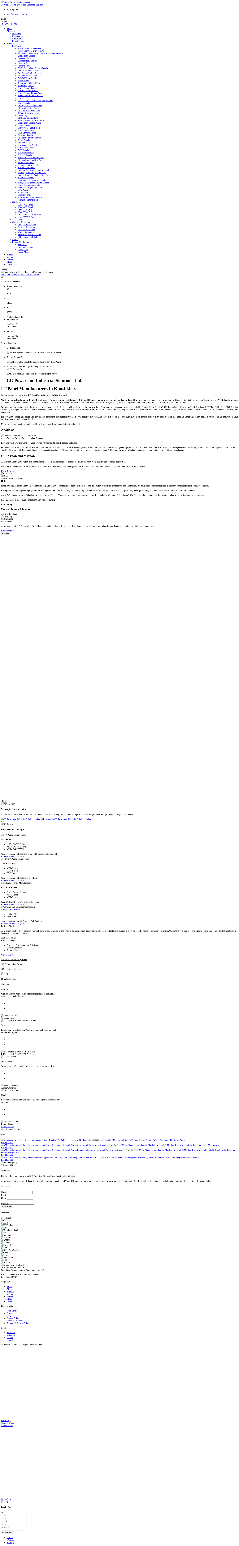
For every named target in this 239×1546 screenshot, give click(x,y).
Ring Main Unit (25, 210)
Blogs (9, 262)
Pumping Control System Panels (32, 172)
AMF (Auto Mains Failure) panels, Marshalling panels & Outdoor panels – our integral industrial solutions (153, 1157)
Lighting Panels (24, 63)
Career (9, 1301)
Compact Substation (21, 222)
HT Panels (16, 202)
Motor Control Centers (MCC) (31, 51)
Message (5, 1204)
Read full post (7, 1142)
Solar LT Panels (25, 155)
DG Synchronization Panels (30, 105)
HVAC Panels (24, 125)
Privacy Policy (13, 1318)
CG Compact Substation (28, 237)
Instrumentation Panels (27, 145)
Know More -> (7, 471)
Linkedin (11, 1340)
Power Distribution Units (29, 185)
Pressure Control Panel (28, 165)
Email (3, 1195)
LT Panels (16, 46)
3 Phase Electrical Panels (28, 113)
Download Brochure (20, 274)
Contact (10, 1313)
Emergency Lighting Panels (30, 187)
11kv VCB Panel (25, 205)
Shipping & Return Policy (18, 1323)
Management (18, 36)
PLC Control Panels (26, 147)
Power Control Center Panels (30, 93)
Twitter (10, 1337)
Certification (17, 38)
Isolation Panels (24, 195)
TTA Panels (17, 219)
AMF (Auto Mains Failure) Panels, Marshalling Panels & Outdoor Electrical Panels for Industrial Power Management (168, 1145)
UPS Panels (23, 190)
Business (10, 259)
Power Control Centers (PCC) (31, 48)
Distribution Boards (26, 56)
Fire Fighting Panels (26, 130)
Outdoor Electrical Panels (29, 110)
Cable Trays (23, 249)
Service (10, 257)
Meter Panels (23, 80)
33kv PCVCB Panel (27, 212)
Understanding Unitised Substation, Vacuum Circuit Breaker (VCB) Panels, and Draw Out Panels (142, 1140)
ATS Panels (23, 192)
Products (10, 43)
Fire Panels (22, 98)
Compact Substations (27, 224)
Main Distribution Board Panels (31, 120)
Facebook (11, 1332)
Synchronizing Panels (27, 61)
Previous (5, 533)
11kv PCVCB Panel (26, 217)
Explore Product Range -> (12, 856)
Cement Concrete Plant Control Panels (34, 175)
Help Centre (12, 1311)
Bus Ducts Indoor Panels (28, 71)
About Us (11, 31)
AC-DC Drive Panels (27, 78)
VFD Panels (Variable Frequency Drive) (35, 100)
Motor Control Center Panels (30, 95)
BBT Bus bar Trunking (28, 118)
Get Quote (6, 274)
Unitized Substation (26, 229)
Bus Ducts (22, 244)
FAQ (9, 1316)
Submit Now (7, 1207)
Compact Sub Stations (10, 909)
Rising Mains (23, 252)
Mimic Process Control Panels (31, 157)
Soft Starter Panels (26, 152)
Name (3, 1192)
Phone (4, 1198)
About (9, 1289)
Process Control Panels (28, 90)
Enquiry (10, 1542)
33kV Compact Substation (29, 234)
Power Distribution (20, 242)
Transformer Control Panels (30, 197)
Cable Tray (22, 115)
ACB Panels (23, 150)
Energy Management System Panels (33, 182)
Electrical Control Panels (28, 108)
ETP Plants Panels (26, 177)
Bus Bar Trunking (25, 247)
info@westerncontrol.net (17, 14)
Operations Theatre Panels (29, 138)
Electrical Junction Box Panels (31, 160)
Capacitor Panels (25, 58)
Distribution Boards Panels (29, 123)
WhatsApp (34, 274)
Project (10, 254)
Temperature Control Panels (30, 83)
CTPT (15, 239)
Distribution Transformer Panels (32, 180)
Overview (16, 33)
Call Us (10, 1537)
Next (4, 801)
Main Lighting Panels (27, 133)
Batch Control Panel (26, 167)
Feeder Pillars (24, 66)
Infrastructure (18, 41)
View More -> (7, 955)
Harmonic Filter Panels (28, 200)
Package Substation (26, 227)
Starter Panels (24, 140)
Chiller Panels (24, 143)
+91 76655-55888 (9, 24)
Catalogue (39, 5)
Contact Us (11, 264)
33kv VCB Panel (25, 207)
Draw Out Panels (25, 135)
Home (9, 28)
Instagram (11, 1335)
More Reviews (7, 1126)
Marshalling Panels (26, 85)
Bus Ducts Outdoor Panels (29, 73)
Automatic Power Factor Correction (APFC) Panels (40, 53)
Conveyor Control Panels (29, 128)
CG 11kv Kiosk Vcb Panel (29, 215)
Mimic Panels (24, 103)
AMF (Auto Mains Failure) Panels (33, 68)
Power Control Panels (27, 88)
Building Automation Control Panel (33, 170)
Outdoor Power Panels (27, 75)
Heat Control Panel (26, 162)
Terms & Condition (15, 1321)
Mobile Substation (26, 232)
